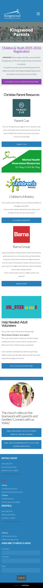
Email (3, 566)
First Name (5, 549)
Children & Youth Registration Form (21, 82)
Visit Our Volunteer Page (21, 366)
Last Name (5, 557)
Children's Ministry (21, 220)
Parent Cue (22, 144)
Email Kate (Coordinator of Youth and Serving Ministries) (21, 444)
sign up (21, 578)
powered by (21, 585)
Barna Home (21, 284)
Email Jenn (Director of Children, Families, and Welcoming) (21, 432)
